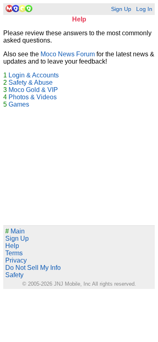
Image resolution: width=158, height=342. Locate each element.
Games (19, 104)
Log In (144, 9)
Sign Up (121, 9)
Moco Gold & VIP (33, 89)
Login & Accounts (34, 75)
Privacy (16, 260)
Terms (14, 253)
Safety (14, 274)
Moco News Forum (68, 54)
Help (12, 245)
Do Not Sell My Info (33, 267)
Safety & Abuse (31, 82)
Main (15, 231)
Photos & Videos (33, 97)
